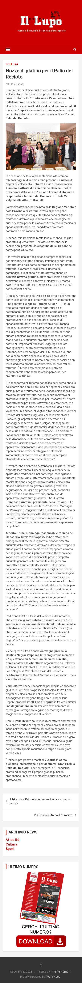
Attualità (12, 840)
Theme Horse (59, 971)
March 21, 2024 (15, 83)
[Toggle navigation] (8, 49)
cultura (12, 64)
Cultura (11, 844)
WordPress (53, 976)
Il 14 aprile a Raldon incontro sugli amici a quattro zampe (40, 801)
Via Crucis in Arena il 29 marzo (53, 815)
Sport (10, 849)
